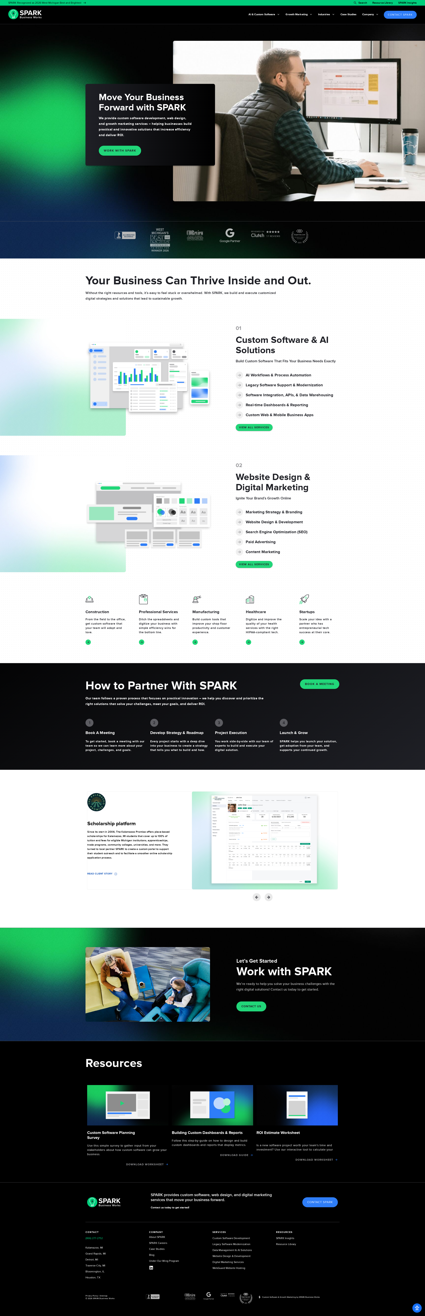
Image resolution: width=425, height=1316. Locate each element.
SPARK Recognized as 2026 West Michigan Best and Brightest (44, 2)
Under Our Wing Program (164, 1261)
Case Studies (348, 14)
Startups (307, 612)
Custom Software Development (231, 1238)
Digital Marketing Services (228, 1262)
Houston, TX (92, 1277)
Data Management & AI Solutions (232, 1250)
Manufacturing (205, 612)
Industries (324, 14)
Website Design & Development (231, 1256)
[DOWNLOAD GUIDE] (251, 1155)
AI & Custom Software (262, 14)
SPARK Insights (407, 2)
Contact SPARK (400, 14)
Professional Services (158, 612)
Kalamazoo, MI (94, 1247)
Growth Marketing (297, 14)
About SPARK (157, 1237)
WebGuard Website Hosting (228, 1268)
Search (362, 2)
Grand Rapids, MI (95, 1253)
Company (368, 14)
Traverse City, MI (95, 1265)
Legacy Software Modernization (231, 1244)
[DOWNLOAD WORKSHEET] (167, 1164)
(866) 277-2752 (94, 1238)
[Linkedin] (151, 1268)
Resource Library (382, 2)
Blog (152, 1255)
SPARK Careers (158, 1243)
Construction (97, 612)
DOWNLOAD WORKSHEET (145, 1164)
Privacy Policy (91, 1296)
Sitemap (103, 1296)
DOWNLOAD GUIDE (234, 1155)
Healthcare (256, 612)
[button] (269, 897)
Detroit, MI (91, 1259)
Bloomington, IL (94, 1271)
